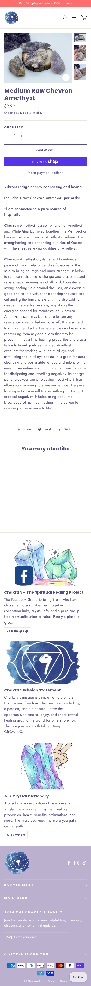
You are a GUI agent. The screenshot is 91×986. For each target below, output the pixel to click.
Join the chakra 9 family (33, 912)
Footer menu (18, 885)
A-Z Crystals (16, 834)
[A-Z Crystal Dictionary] (45, 766)
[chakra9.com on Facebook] (68, 862)
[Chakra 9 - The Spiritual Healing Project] (45, 563)
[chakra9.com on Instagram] (76, 862)
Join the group (17, 631)
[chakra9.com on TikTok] (84, 862)
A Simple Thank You (26, 954)
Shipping (9, 113)
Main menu (16, 898)
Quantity (13, 127)
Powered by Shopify (57, 981)
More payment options (45, 172)
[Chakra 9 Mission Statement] (42, 662)
